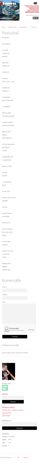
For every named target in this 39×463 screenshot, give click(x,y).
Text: (4, 302)
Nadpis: (5, 294)
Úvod (3, 27)
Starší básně (23, 27)
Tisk (18, 457)
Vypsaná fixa (6, 413)
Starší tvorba (12, 27)
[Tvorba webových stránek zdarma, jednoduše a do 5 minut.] (12, 457)
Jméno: (4, 287)
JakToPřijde (6, 416)
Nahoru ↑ (26, 457)
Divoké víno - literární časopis (12, 410)
